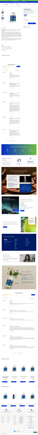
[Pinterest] (29, 27)
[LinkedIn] (33, 427)
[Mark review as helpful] (19, 78)
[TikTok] (32, 427)
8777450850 (31, 423)
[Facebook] (24, 27)
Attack (29, 404)
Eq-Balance (21, 404)
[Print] (26, 27)
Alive (2, 404)
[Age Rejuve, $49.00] (32, 368)
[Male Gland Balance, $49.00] (14, 368)
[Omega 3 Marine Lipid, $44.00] (23, 368)
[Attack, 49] (32, 395)
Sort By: (16, 70)
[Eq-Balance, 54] (23, 395)
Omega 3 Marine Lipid (23, 376)
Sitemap (8, 421)
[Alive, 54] (5, 395)
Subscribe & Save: (26, 19)
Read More (22, 210)
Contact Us (8, 420)
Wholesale (14, 424)
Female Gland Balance (5, 376)
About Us (8, 419)
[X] (28, 27)
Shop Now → (23, 0)
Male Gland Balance (14, 376)
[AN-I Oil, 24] (14, 395)
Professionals (8, 418)
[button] (12, 66)
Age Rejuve (32, 376)
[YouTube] (29, 427)
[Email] (25, 27)
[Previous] (34, 386)
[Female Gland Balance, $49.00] (5, 368)
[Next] (36, 386)
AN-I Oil (11, 404)
